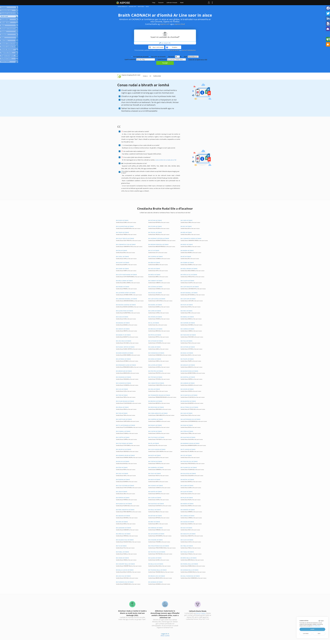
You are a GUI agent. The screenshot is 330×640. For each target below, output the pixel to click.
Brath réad (4, 16)
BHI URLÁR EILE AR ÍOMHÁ (123, 449)
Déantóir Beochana (7, 49)
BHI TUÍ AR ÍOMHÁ (121, 546)
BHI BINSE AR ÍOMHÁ (187, 244)
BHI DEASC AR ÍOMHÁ (187, 353)
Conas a (145, 76)
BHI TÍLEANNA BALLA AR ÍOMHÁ (157, 570)
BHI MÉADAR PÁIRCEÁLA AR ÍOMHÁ (158, 244)
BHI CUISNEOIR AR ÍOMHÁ (123, 383)
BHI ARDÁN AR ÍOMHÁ (187, 503)
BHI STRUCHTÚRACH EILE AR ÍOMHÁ (158, 546)
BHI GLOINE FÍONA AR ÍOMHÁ (124, 311)
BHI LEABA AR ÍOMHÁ (154, 347)
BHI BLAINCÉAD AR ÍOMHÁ (188, 401)
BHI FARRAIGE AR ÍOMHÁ (155, 528)
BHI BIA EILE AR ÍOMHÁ (122, 461)
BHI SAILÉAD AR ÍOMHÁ (187, 522)
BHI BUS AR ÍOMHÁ (186, 226)
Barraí (3, 25)
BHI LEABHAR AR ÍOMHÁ (187, 383)
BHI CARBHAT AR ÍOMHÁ (155, 280)
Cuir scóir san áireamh (158, 56)
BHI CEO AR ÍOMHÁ (186, 455)
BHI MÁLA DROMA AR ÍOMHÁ (189, 268)
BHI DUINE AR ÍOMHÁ (122, 220)
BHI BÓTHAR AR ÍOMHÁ (155, 516)
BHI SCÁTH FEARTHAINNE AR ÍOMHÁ (126, 274)
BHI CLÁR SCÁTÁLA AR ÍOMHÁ (156, 299)
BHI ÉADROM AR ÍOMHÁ (123, 479)
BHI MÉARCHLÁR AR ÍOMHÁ (124, 371)
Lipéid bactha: (162, 59)
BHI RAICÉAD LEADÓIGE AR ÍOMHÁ (126, 305)
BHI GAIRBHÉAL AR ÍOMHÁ (155, 467)
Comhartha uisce (6, 10)
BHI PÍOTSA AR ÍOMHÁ (154, 335)
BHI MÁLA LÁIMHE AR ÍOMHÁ (124, 280)
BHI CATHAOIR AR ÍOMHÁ (155, 341)
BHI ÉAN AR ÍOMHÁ (121, 250)
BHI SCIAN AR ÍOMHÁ (122, 317)
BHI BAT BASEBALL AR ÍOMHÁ (189, 293)
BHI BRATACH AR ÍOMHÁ (155, 401)
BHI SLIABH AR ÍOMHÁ (187, 485)
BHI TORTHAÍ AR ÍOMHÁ (155, 461)
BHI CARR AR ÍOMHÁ (186, 220)
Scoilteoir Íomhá (6, 58)
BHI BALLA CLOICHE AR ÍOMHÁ (124, 570)
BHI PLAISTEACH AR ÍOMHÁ (156, 503)
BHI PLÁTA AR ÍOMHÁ (187, 305)
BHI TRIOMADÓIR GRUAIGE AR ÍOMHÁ (159, 395)
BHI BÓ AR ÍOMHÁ (186, 256)
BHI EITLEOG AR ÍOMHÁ (155, 293)
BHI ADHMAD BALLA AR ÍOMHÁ (189, 570)
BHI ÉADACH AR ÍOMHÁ (155, 425)
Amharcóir (4, 34)
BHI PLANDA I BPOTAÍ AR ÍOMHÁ (125, 347)
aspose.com (165, 24)
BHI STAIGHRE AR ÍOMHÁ (155, 540)
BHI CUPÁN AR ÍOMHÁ (154, 311)
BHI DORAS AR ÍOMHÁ (154, 359)
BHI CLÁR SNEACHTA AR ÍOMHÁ (190, 286)
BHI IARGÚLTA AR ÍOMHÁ (188, 365)
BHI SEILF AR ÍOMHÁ (186, 528)
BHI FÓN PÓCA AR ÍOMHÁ (155, 371)
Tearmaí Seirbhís (174, 50)
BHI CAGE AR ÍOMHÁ (186, 413)
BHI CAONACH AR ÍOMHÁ (155, 485)
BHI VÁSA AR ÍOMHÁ (154, 389)
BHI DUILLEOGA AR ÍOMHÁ (188, 473)
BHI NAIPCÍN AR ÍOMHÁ (155, 491)
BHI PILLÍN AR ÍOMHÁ (187, 497)
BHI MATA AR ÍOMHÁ (154, 479)
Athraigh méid (5, 22)
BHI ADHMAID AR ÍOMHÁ (155, 582)
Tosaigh (165, 63)
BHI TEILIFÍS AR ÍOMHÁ (187, 359)
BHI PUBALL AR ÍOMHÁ (122, 552)
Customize (306, 633)
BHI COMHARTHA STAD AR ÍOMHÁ (126, 244)
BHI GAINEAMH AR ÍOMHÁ (123, 528)
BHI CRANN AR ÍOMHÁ (122, 558)
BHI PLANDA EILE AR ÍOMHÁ (124, 503)
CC (150, 76)
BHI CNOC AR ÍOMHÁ (122, 473)
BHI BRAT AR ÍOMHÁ (154, 522)
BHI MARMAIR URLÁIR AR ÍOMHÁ (190, 443)
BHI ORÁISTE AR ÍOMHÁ (123, 329)
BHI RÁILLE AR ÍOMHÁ (154, 510)
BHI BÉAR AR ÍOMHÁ (154, 262)
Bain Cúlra (4, 40)
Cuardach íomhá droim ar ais (9, 13)
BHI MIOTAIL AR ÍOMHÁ (187, 479)
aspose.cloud (179, 24)
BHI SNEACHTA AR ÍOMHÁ (188, 534)
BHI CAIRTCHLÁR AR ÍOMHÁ (124, 419)
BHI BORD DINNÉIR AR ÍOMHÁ (124, 353)
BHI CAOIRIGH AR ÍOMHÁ (155, 256)
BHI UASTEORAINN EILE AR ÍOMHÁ (190, 419)
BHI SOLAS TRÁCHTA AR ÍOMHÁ (125, 238)
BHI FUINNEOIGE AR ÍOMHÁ (156, 353)
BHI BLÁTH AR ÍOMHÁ (154, 455)
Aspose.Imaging (200, 613)
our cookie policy (316, 625)
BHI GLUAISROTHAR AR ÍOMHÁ (125, 226)
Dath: (186, 57)
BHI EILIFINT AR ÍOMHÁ (122, 262)
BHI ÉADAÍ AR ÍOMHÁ (187, 425)
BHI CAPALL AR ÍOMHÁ (122, 256)
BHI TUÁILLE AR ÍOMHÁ (187, 552)
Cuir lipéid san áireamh (140, 56)
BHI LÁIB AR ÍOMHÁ (121, 491)
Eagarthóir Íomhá (6, 52)
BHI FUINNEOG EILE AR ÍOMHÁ (124, 582)
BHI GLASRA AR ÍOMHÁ (154, 558)
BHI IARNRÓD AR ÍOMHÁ (188, 510)
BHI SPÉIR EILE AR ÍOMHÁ (123, 534)
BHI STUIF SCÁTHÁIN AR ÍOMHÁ (125, 485)
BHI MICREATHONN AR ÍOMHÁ (189, 371)
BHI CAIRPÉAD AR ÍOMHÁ (155, 419)
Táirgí (153, 2)
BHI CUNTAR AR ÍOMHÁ (155, 431)
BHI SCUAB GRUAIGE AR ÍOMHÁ (125, 401)
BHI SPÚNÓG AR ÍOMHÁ (155, 317)
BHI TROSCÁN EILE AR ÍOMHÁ (189, 461)
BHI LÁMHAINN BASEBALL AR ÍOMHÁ (126, 299)
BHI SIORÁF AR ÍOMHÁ (122, 268)
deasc (3, 37)
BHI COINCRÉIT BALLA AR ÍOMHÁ (125, 564)
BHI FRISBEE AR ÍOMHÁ (122, 286)
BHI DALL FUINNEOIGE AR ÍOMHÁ (190, 576)
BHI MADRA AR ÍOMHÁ (187, 250)
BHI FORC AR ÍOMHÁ (186, 311)
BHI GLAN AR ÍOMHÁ (186, 491)
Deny (319, 633)
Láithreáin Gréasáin (171, 2)
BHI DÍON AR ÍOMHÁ (122, 522)
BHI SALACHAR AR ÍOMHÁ (188, 437)
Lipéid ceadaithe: (130, 59)
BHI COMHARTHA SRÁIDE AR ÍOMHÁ (191, 238)
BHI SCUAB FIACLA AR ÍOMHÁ (189, 395)
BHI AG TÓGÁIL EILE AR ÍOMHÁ (189, 407)
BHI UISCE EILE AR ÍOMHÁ (123, 576)
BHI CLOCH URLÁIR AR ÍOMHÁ (156, 449)
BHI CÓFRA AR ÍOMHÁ (187, 431)
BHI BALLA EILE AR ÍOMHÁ (155, 564)
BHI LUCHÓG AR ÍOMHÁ (155, 365)
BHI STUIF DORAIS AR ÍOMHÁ (124, 443)
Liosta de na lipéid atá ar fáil (197, 59)
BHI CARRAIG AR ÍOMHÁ (187, 516)
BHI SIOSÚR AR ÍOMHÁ (187, 389)
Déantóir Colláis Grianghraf (9, 43)
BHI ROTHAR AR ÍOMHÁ (155, 220)
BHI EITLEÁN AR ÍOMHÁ (155, 226)
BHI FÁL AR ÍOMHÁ (153, 443)
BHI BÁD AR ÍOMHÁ (186, 232)
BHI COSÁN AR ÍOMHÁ (154, 497)
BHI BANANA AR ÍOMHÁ (123, 323)
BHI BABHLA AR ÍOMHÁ (187, 317)
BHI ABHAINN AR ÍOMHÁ (123, 516)
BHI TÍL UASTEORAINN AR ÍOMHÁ (125, 425)
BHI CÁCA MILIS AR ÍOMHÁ (123, 341)
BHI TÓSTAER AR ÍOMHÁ (155, 377)
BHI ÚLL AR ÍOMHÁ (153, 323)
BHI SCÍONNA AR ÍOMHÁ (155, 286)
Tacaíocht (160, 2)
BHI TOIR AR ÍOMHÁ (121, 413)
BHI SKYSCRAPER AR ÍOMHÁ (156, 534)
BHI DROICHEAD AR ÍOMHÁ (156, 407)
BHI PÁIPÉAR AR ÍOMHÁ (122, 497)
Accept (312, 629)
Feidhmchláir (157, 76)
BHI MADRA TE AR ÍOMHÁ (123, 335)
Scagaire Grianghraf (7, 55)
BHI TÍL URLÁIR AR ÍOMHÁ (188, 449)
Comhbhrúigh (5, 19)
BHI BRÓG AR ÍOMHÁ (154, 274)
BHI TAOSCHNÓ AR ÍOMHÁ (188, 335)
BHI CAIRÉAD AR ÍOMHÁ (187, 329)
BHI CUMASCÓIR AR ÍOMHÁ (156, 383)
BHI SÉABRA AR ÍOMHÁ (187, 262)
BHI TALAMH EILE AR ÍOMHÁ (189, 467)
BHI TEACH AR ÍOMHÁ (154, 473)
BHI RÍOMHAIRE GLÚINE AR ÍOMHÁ (126, 365)
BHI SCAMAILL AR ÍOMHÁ (123, 431)
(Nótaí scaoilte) (165, 635)
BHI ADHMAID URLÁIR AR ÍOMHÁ (125, 455)
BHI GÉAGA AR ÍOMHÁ (122, 407)
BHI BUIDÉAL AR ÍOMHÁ (155, 305)
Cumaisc (3, 31)
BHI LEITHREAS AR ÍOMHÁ (123, 359)
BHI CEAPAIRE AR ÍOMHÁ (188, 323)
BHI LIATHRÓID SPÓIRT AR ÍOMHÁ (125, 293)
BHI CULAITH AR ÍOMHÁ (187, 280)
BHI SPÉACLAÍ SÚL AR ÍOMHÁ (189, 274)
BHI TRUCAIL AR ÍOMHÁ (155, 232)
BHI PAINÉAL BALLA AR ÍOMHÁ (189, 564)
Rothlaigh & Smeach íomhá (9, 28)
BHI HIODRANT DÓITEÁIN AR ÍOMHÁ (158, 238)
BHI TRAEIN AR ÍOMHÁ (122, 232)
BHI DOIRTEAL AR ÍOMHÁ (188, 377)
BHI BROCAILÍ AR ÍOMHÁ (155, 329)
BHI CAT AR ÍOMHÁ (153, 250)
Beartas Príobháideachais (189, 50)
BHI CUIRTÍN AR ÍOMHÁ (122, 437)
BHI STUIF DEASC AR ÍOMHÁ (156, 437)
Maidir (182, 2)
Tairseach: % (174, 56)
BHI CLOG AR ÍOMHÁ (122, 389)
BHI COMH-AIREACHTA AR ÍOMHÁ (157, 413)
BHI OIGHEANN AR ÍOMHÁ (123, 377)
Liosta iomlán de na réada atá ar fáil (165, 160)
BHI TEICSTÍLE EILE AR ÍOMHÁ (156, 552)
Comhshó (4, 7)
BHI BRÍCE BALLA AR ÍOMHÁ (188, 558)
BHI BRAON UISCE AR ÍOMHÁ (156, 576)
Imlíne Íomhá (5, 61)
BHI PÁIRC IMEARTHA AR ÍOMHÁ (125, 510)
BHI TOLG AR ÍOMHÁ (186, 341)
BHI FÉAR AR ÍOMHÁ (121, 467)
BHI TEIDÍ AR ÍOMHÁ (122, 395)
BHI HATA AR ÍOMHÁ (154, 268)
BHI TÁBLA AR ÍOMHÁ (187, 546)
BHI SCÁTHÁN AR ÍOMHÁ (188, 347)
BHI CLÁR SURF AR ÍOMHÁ (188, 299)
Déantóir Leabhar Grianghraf (9, 46)
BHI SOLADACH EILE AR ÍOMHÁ (125, 540)
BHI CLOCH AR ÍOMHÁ (187, 540)
